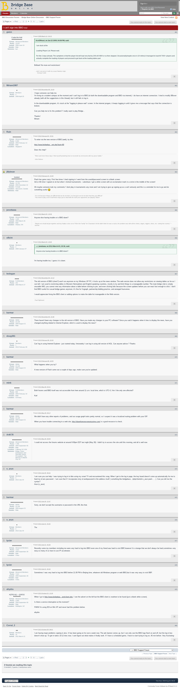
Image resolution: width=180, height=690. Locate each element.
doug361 (10, 336)
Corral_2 (10, 625)
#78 (176, 565)
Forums (5, 13)
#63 (176, 132)
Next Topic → (173, 653)
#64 (176, 172)
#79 (176, 589)
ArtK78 (9, 435)
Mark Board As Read (41, 686)
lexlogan (10, 274)
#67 (176, 274)
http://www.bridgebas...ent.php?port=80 (49, 145)
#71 (176, 383)
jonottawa (11, 210)
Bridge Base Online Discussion (33, 17)
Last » (42, 21)
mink (8, 383)
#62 (176, 85)
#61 (176, 32)
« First (15, 21)
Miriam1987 (12, 85)
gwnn (9, 32)
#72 (176, 409)
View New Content (167, 17)
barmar (10, 313)
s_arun (9, 469)
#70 (176, 357)
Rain (8, 132)
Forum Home (16, 686)
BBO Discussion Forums (10, 17)
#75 (176, 497)
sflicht (9, 238)
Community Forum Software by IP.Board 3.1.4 (162, 686)
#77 (176, 541)
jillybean (10, 172)
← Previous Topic (147, 653)
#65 (176, 210)
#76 (176, 520)
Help (174, 9)
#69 (176, 336)
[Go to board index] (18, 6)
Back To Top (7, 686)
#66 (176, 238)
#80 (176, 625)
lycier (9, 540)
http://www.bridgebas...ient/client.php (59, 597)
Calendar (23, 13)
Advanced (177, 13)
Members (14, 13)
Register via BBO (148, 9)
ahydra (9, 589)
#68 (176, 313)
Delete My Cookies (28, 686)
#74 (176, 469)
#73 (176, 435)
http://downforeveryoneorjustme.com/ (86, 422)
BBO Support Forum (53, 17)
